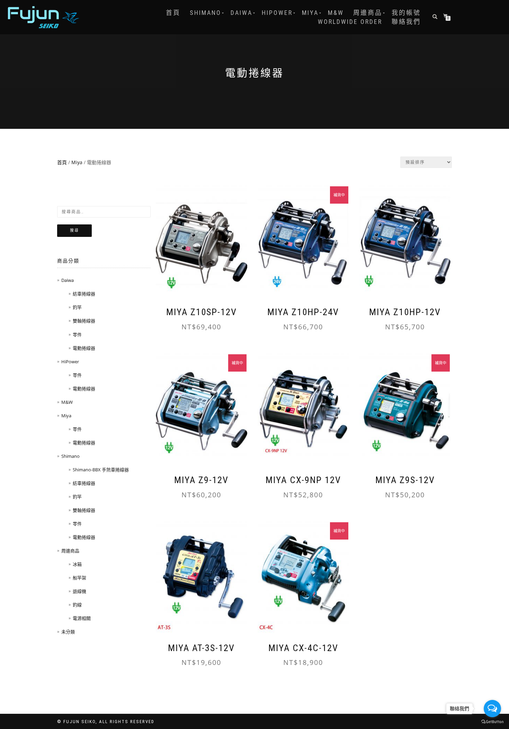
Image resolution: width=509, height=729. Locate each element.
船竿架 (79, 578)
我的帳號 (406, 12)
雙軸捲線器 (84, 321)
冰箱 (77, 564)
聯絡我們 (406, 21)
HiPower (277, 12)
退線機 (79, 591)
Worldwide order (350, 21)
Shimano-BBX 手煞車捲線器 (101, 469)
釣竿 (77, 307)
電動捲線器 (84, 348)
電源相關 (82, 618)
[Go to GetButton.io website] (492, 722)
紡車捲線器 (84, 294)
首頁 (173, 12)
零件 (77, 334)
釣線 (77, 605)
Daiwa (241, 12)
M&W (336, 12)
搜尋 (74, 230)
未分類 (68, 632)
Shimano (205, 12)
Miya (310, 12)
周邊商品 (367, 12)
